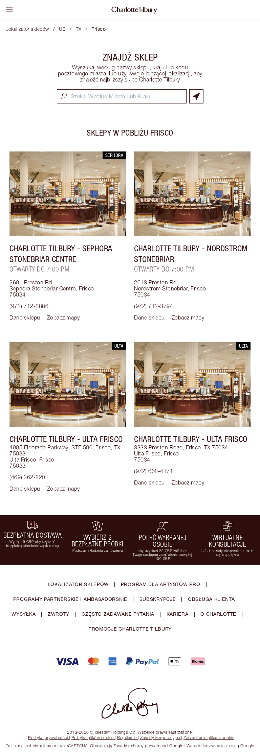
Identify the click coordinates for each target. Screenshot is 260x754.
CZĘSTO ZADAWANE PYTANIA (118, 614)
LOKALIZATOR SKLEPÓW (78, 584)
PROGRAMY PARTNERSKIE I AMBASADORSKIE (70, 599)
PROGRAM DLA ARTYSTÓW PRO (160, 584)
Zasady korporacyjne (160, 737)
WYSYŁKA (24, 614)
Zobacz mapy (63, 317)
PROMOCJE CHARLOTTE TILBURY (130, 629)
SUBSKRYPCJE (157, 599)
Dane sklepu (24, 317)
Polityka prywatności (48, 737)
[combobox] (122, 96)
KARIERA (178, 614)
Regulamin (127, 737)
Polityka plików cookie (92, 737)
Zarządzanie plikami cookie (208, 737)
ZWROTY (58, 614)
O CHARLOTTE (218, 614)
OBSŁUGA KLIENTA (211, 599)
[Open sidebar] (9, 9)
